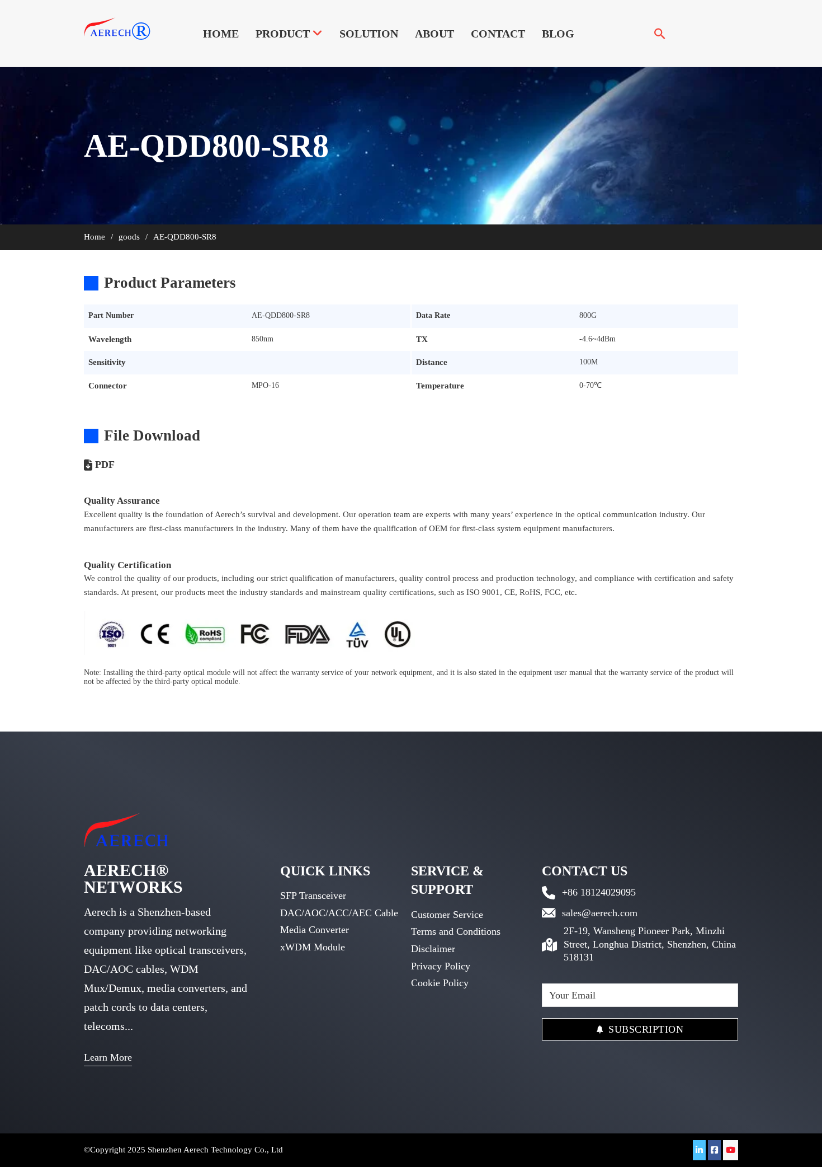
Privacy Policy (440, 966)
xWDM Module (312, 947)
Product (283, 33)
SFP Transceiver (313, 895)
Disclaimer (433, 948)
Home (221, 33)
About (434, 33)
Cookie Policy (440, 982)
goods (129, 236)
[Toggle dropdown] (318, 33)
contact (498, 33)
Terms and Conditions (455, 931)
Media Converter (314, 929)
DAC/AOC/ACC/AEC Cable (339, 912)
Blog (558, 33)
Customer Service (447, 914)
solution (368, 33)
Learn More (108, 1057)
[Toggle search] (660, 33)
